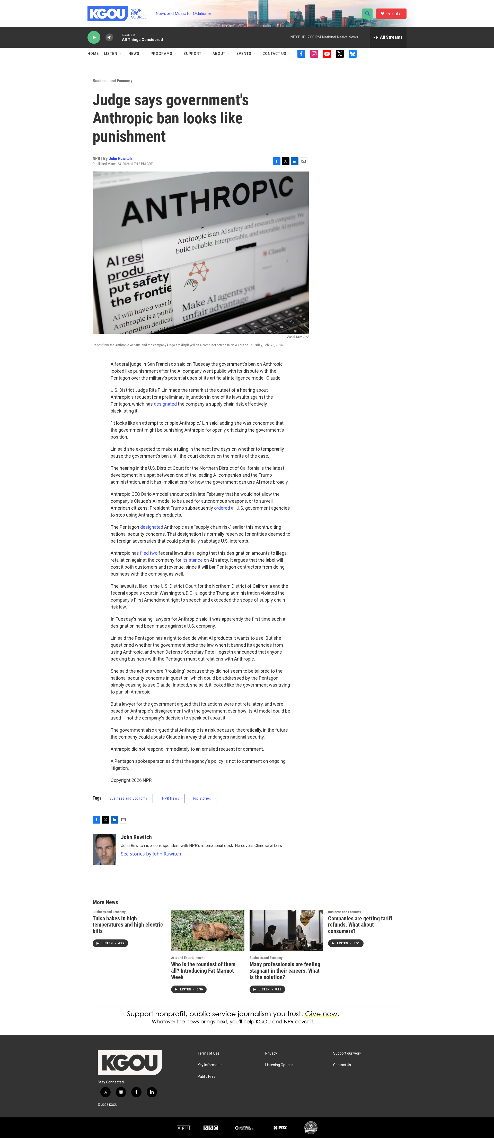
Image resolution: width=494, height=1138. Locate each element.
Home (93, 54)
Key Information (211, 1065)
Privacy (271, 1053)
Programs (161, 54)
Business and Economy (113, 80)
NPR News (170, 798)
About (219, 54)
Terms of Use (208, 1053)
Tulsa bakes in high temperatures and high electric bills (128, 925)
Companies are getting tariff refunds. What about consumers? (360, 925)
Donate (393, 13)
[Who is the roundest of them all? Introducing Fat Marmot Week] (207, 930)
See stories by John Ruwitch (151, 854)
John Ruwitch (120, 158)
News (133, 54)
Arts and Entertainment (188, 958)
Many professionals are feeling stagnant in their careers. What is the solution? (285, 970)
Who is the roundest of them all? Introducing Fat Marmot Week (203, 970)
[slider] (117, 37)
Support (192, 54)
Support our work (347, 1053)
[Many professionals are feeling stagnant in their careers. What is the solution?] (286, 930)
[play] (94, 37)
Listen (110, 54)
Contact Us (274, 54)
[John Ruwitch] (104, 849)
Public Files (206, 1077)
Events (243, 54)
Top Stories (201, 798)
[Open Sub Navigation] (121, 54)
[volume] (109, 37)
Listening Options (279, 1065)
